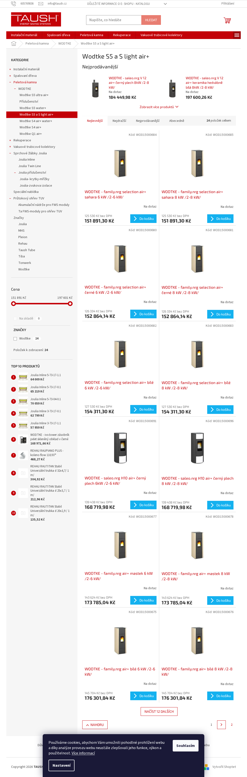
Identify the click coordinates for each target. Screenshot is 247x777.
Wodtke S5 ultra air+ (34, 95)
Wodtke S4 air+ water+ (36, 121)
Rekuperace (22, 140)
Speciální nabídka (26, 191)
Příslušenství (29, 101)
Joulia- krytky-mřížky (34, 179)
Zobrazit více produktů (157, 107)
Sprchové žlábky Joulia (30, 153)
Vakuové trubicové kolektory (34, 146)
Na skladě (29, 318)
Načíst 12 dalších (159, 711)
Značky (19, 217)
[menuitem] (24, 35)
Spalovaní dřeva (25, 75)
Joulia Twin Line (29, 166)
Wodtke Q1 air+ (31, 133)
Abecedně (176, 120)
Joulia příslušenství (32, 172)
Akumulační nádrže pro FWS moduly (43, 204)
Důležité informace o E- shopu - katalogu (118, 4)
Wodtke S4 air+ (30, 127)
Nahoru (97, 725)
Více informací (83, 753)
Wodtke (29, 338)
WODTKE (24, 88)
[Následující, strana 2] (221, 724)
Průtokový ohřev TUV (29, 198)
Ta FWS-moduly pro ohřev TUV (40, 211)
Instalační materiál (27, 69)
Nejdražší (119, 120)
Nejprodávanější (147, 120)
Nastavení (61, 765)
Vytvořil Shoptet (224, 767)
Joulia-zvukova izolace (36, 185)
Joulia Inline (26, 159)
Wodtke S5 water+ (33, 108)
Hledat (151, 20)
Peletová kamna (25, 82)
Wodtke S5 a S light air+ (36, 114)
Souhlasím (185, 745)
